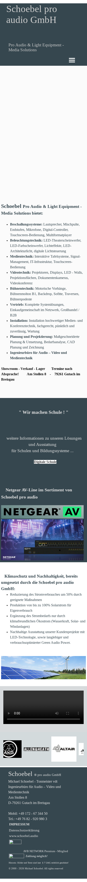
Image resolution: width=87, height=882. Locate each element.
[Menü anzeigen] (72, 60)
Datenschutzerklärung (24, 830)
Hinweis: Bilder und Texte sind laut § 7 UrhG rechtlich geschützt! (38, 862)
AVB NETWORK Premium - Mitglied (45, 851)
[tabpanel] (43, 299)
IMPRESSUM (19, 824)
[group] (43, 749)
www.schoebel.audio (23, 836)
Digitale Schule (45, 462)
